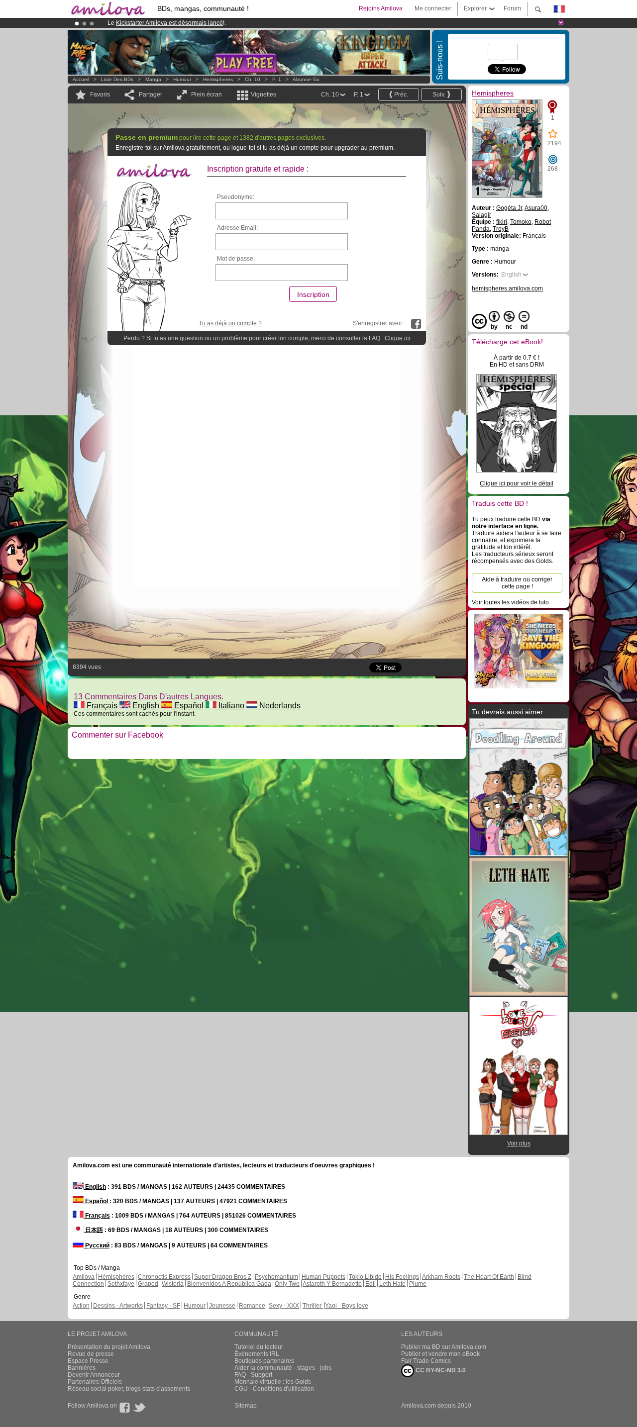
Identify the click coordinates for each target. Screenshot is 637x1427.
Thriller (313, 1305)
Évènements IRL (256, 1353)
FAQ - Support (253, 1374)
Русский (96, 1245)
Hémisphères (116, 1276)
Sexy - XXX (284, 1305)
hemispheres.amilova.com (507, 288)
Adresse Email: (237, 227)
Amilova (84, 1276)
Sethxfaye (120, 1283)
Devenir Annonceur (94, 1374)
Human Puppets (323, 1276)
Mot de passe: (236, 258)
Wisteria (173, 1283)
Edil (370, 1283)
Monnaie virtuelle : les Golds (272, 1381)
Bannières (82, 1367)
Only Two (287, 1283)
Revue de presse (91, 1353)
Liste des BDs (117, 79)
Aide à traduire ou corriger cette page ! (517, 583)
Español (188, 705)
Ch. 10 (252, 79)
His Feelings (402, 1276)
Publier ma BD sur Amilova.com (443, 1346)
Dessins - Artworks (118, 1305)
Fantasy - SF (163, 1305)
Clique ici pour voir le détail (516, 483)
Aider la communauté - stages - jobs (282, 1367)
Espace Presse (88, 1360)
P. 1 (276, 79)
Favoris (100, 94)
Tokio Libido (365, 1276)
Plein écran (206, 94)
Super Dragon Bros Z (222, 1276)
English (144, 705)
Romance (252, 1305)
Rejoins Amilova (381, 8)
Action (81, 1305)
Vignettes (263, 94)
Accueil (81, 79)
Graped (148, 1283)
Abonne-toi (306, 79)
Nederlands (279, 705)
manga (153, 79)
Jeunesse (222, 1305)
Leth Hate (392, 1283)
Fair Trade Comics (426, 1360)
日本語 (93, 1230)
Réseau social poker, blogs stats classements (129, 1388)
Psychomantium (276, 1276)
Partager (150, 94)
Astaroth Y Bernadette (332, 1283)
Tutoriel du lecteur (258, 1346)
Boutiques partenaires (264, 1360)
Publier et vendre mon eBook (440, 1353)
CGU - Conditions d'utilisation (274, 1388)
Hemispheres (218, 79)
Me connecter (433, 8)
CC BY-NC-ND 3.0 (440, 1370)
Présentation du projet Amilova (109, 1346)
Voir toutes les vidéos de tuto (510, 602)
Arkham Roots (441, 1276)
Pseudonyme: (235, 196)
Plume (417, 1283)
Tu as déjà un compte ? (230, 323)
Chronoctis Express (164, 1276)
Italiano (230, 705)
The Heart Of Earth (489, 1276)
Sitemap (245, 1405)
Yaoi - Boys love (346, 1305)
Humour (182, 79)
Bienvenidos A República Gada (229, 1283)
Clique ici (397, 338)
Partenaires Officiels (95, 1381)
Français (101, 705)
